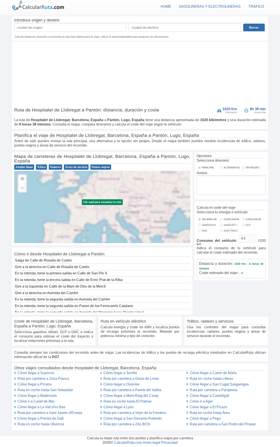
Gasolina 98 (253, 219)
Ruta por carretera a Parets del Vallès (132, 390)
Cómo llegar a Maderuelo (37, 396)
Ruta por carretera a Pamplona (213, 390)
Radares (55, 167)
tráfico (256, 6)
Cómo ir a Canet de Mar (36, 401)
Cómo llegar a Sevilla (120, 373)
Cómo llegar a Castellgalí (209, 396)
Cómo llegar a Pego (205, 418)
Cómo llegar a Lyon (118, 407)
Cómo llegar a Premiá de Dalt (40, 418)
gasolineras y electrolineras (210, 6)
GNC (204, 230)
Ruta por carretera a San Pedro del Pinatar (223, 424)
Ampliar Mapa (24, 167)
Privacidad (169, 442)
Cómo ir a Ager (201, 401)
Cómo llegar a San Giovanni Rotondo (132, 418)
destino (53, 20)
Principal (208, 167)
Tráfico (41, 167)
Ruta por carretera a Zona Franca (43, 378)
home (166, 6)
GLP (248, 225)
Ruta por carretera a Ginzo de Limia (131, 378)
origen (37, 20)
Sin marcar (209, 219)
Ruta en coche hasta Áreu (210, 413)
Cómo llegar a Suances (36, 373)
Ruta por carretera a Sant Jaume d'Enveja (50, 413)
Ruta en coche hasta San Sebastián (45, 390)
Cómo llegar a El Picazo (208, 407)
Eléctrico (231, 230)
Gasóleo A (209, 225)
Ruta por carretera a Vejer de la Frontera (134, 413)
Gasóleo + (231, 225)
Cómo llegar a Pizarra (34, 384)
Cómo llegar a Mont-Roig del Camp (130, 396)
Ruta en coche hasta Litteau (211, 378)
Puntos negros (101, 167)
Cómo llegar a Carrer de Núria (213, 373)
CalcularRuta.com (128, 442)
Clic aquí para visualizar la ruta (102, 202)
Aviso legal (151, 442)
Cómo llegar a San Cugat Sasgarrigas (219, 384)
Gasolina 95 (231, 219)
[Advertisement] (140, 75)
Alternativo (232, 167)
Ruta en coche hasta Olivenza (41, 424)
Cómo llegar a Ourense (121, 384)
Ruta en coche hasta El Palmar (127, 401)
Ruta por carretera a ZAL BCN (126, 424)
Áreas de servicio (76, 167)
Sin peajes (252, 167)
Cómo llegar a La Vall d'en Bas (41, 407)
